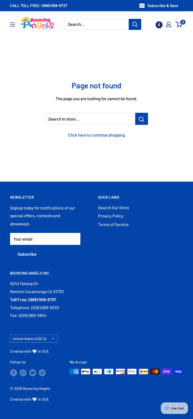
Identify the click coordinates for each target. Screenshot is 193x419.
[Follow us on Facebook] (159, 24)
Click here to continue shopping (96, 134)
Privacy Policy (110, 215)
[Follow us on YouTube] (32, 372)
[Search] (135, 24)
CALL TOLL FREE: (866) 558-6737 (38, 5)
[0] (179, 24)
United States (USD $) (29, 339)
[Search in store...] (141, 119)
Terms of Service (113, 224)
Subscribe (27, 253)
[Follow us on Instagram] (23, 372)
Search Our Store (113, 207)
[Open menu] (12, 25)
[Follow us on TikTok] (42, 372)
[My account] (168, 24)
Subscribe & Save (163, 5)
